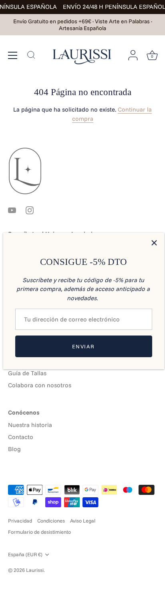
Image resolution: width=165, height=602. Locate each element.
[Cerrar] (154, 243)
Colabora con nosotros (39, 385)
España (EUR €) (25, 554)
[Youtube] (12, 209)
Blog (14, 449)
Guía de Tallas (27, 373)
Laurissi (35, 570)
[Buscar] (31, 56)
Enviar (83, 346)
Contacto (20, 437)
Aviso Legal (82, 520)
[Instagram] (30, 209)
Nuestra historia (30, 425)
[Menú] (13, 55)
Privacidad (20, 520)
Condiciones (51, 520)
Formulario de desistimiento (39, 532)
